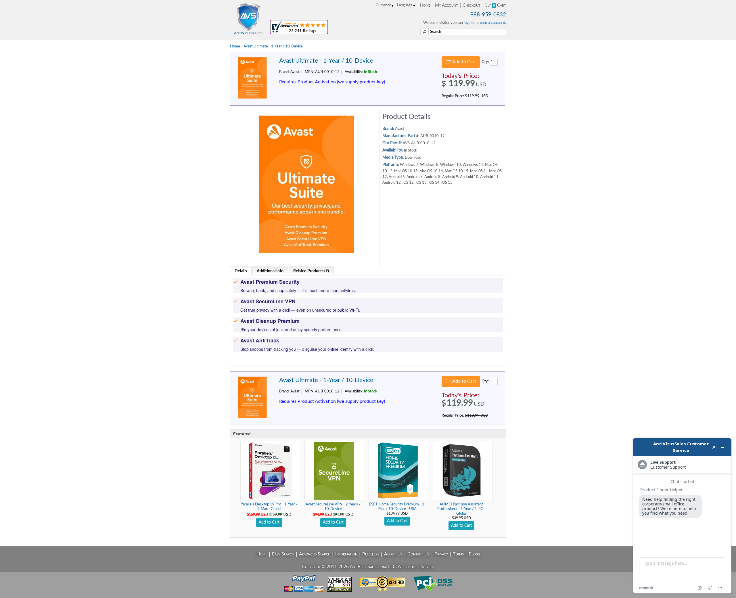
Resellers (370, 554)
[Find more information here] (682, 516)
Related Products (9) (311, 271)
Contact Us (418, 554)
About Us (393, 554)
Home (425, 5)
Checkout (471, 5)
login (467, 23)
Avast (399, 129)
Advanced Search (314, 554)
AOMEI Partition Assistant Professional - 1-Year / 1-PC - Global (461, 509)
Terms (458, 554)
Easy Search (283, 554)
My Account (446, 5)
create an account (491, 23)
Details (241, 271)
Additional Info (270, 271)
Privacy (441, 554)
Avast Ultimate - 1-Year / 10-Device (273, 46)
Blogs (474, 554)
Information (346, 554)
